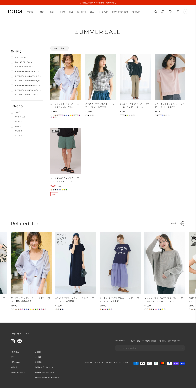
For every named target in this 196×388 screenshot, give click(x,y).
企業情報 (38, 352)
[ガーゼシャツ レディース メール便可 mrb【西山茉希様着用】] (65, 77)
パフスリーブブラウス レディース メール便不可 (96, 105)
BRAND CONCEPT (120, 12)
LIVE (71, 12)
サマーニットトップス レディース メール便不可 (166, 105)
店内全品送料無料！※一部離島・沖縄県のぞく (98, 3)
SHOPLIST (103, 12)
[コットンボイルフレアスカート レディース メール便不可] (120, 263)
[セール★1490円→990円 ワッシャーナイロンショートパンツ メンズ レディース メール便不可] (65, 151)
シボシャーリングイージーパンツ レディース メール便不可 (132, 106)
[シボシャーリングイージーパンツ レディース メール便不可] (135, 77)
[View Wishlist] (172, 11)
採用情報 (14, 367)
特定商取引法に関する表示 (44, 372)
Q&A (92, 12)
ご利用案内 (15, 352)
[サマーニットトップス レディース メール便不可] (170, 77)
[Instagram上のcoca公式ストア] (13, 342)
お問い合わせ (15, 362)
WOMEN (30, 12)
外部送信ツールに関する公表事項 (47, 377)
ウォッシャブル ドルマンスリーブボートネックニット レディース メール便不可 (161, 300)
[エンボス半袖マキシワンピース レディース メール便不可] (75, 263)
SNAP (62, 12)
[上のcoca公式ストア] (19, 343)
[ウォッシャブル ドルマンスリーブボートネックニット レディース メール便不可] (164, 263)
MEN (42, 12)
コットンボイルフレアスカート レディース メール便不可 (116, 299)
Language (16, 333)
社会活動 (38, 362)
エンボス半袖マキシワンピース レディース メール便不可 (71, 299)
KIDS (52, 12)
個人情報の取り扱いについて (45, 367)
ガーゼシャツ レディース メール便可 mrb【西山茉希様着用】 (62, 106)
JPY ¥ (26, 333)
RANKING (81, 12)
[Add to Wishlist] (78, 104)
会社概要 (38, 357)
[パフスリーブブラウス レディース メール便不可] (100, 77)
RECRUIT (136, 12)
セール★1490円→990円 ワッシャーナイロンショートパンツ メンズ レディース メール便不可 (62, 180)
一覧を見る (174, 223)
